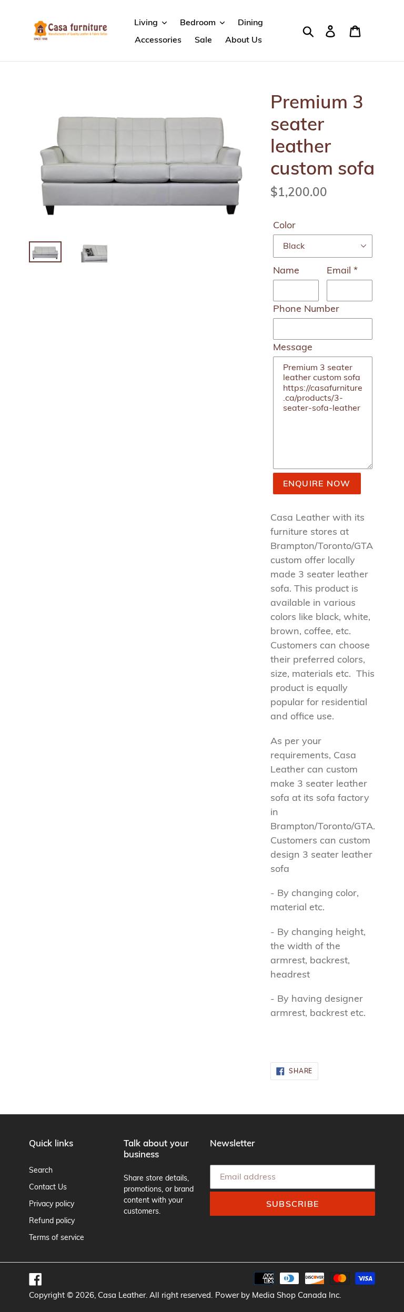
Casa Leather (122, 1295)
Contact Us (48, 1187)
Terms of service (56, 1237)
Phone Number (306, 308)
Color (284, 225)
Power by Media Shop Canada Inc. (278, 1295)
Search (41, 1170)
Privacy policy (51, 1203)
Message (292, 347)
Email (342, 270)
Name (286, 270)
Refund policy (52, 1220)
